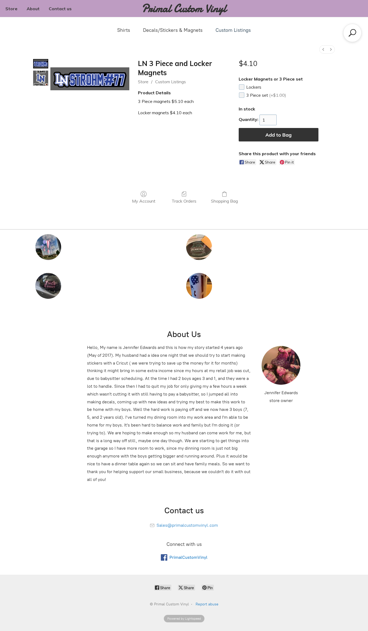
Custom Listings (233, 30)
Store (11, 8)
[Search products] (352, 33)
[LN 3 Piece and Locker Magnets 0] (40, 63)
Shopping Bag (224, 201)
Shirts (123, 30)
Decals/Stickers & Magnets (173, 30)
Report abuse (207, 604)
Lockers (253, 87)
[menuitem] (323, 49)
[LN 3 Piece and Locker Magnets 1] (40, 78)
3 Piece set (266, 95)
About (33, 8)
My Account (143, 201)
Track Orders (184, 201)
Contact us (60, 8)
